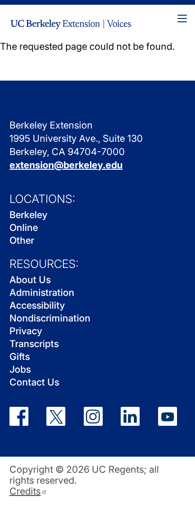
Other (21, 240)
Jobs (20, 369)
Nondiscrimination (49, 318)
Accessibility (37, 305)
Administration (41, 292)
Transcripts (34, 343)
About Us (30, 279)
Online (23, 227)
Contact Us (34, 382)
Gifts (19, 356)
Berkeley (28, 214)
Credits (25, 491)
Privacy (25, 331)
